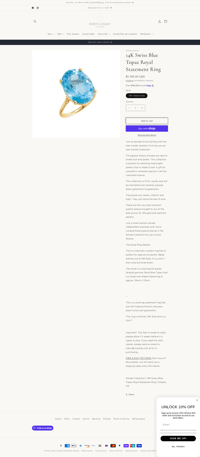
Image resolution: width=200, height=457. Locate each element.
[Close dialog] (197, 400)
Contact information (148, 451)
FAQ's (67, 419)
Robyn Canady (57, 451)
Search (58, 419)
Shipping (129, 80)
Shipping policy (131, 451)
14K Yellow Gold (137, 95)
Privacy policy (101, 451)
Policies (106, 419)
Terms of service (115, 451)
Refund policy (138, 419)
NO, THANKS (178, 447)
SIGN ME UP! (178, 438)
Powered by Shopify (71, 451)
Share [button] (131, 394)
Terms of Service (121, 419)
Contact (76, 419)
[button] (35, 21)
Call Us (86, 419)
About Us (96, 419)
